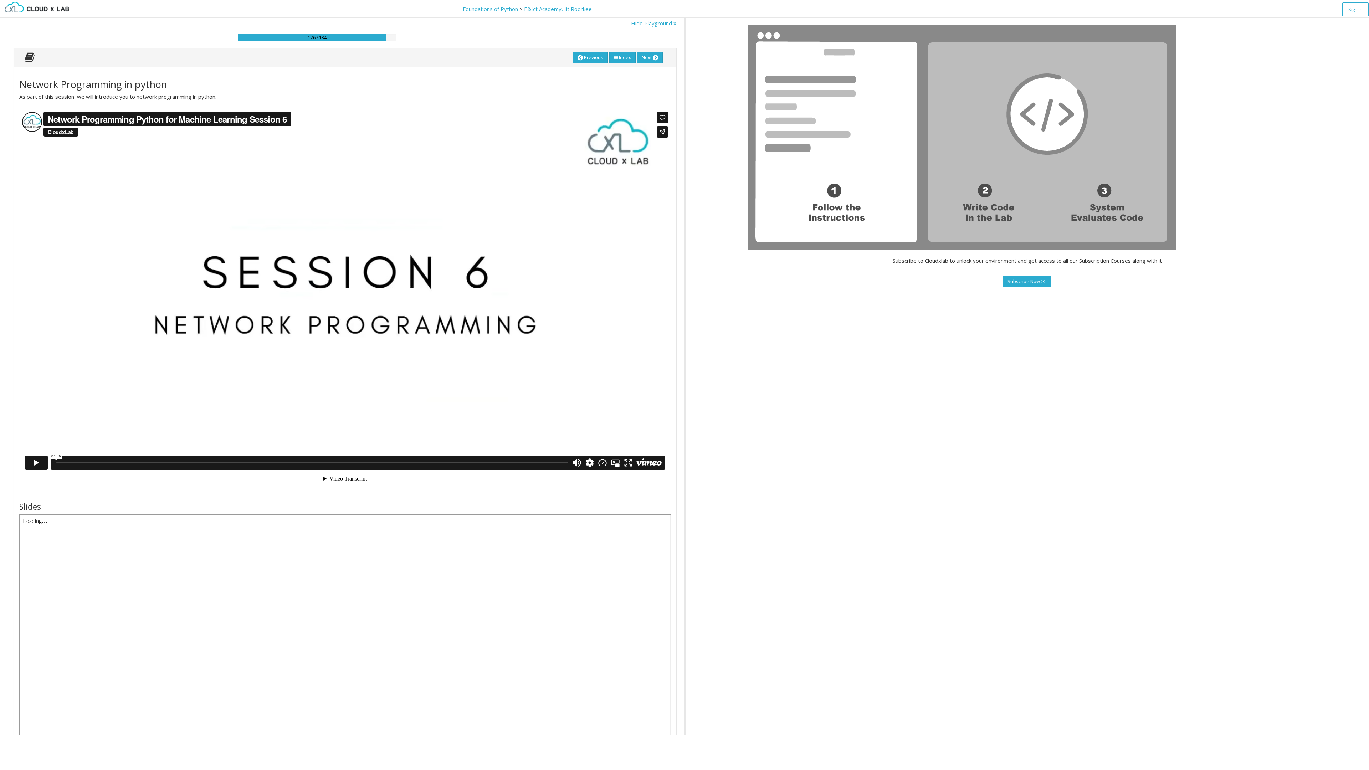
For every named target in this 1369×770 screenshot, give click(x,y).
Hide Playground (652, 23)
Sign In (1355, 9)
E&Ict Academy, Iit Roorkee (558, 8)
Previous (593, 57)
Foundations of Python (490, 8)
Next (647, 57)
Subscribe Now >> (1027, 281)
